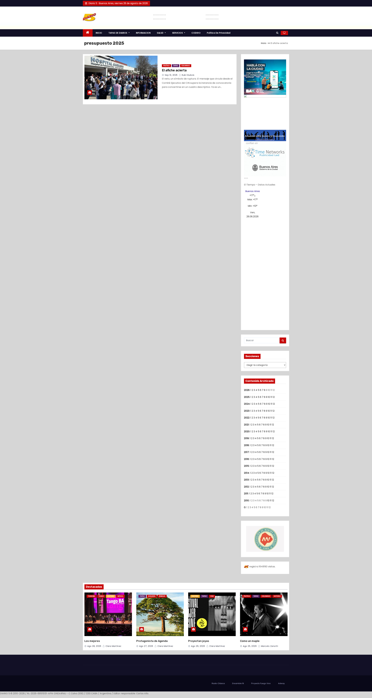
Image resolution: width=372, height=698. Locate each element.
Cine (212, 596)
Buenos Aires (252, 191)
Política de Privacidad (218, 32)
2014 (246, 473)
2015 (246, 466)
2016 (246, 459)
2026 (247, 390)
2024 (247, 404)
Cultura (110, 596)
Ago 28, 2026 (94, 646)
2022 (246, 417)
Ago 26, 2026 (198, 646)
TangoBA (91, 596)
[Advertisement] (265, 273)
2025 (247, 397)
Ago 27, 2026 (146, 646)
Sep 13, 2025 (171, 75)
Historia (277, 596)
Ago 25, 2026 (250, 646)
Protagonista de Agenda (152, 641)
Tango (101, 596)
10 (269, 397)
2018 (246, 445)
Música (120, 596)
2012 (246, 486)
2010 (246, 500)
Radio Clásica (218, 683)
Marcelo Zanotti (269, 646)
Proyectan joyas (198, 641)
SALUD (160, 32)
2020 (247, 431)
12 (274, 397)
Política (166, 66)
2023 (246, 411)
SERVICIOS (178, 32)
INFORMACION (143, 32)
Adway (281, 683)
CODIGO (196, 32)
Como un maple (250, 641)
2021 (246, 424)
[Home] (88, 33)
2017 (246, 452)
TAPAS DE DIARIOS (118, 32)
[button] (277, 32)
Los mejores (92, 641)
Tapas (175, 66)
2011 (246, 493)
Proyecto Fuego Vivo (261, 683)
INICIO (99, 32)
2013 (246, 479)
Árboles (162, 596)
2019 (246, 438)
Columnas (185, 66)
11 (271, 397)
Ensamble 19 (238, 683)
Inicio (263, 43)
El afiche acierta (174, 70)
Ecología (151, 596)
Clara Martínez (113, 646)
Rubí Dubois (187, 75)
